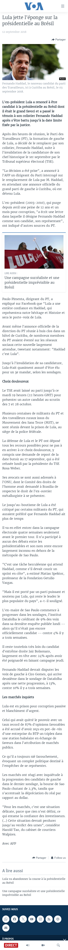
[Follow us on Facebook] (14, 919)
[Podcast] (57, 919)
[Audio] (27, 945)
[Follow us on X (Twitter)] (23, 919)
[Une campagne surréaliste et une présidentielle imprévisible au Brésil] (34, 252)
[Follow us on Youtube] (31, 919)
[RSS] (49, 919)
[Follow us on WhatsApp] (5, 919)
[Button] (59, 39)
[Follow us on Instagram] (40, 919)
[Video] (43, 945)
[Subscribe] (5, 928)
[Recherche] (58, 945)
